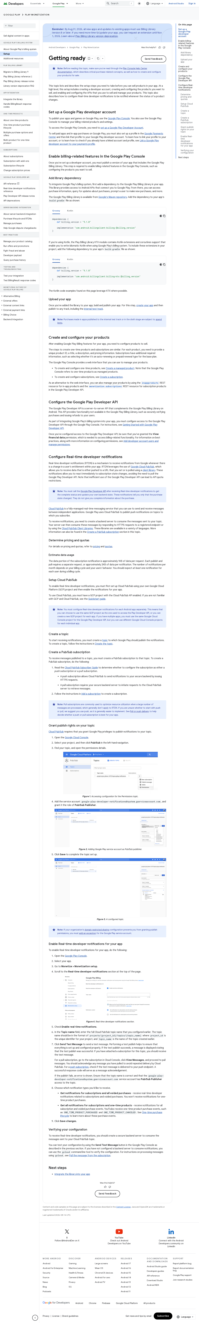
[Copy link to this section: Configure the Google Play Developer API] (121, 402)
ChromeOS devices (104, 1272)
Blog (45, 1286)
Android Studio (176, 3)
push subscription (79, 1067)
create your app (144, 305)
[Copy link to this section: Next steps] (69, 1168)
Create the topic (104, 643)
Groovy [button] (56, 210)
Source (46, 1277)
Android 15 (126, 1272)
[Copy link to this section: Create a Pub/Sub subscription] (93, 652)
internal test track (93, 308)
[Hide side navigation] (35, 1318)
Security (46, 1272)
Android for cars (102, 1277)
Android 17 (126, 1263)
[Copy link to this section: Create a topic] (71, 634)
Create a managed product (120, 368)
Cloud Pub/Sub (56, 508)
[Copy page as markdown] (98, 58)
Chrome (92, 1303)
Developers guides (155, 1271)
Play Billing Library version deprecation (96, 36)
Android (46, 1263)
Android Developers (57, 47)
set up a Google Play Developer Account (122, 127)
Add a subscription (91, 693)
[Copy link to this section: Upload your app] (74, 299)
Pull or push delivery (139, 711)
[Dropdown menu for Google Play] (68, 3)
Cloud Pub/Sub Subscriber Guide (81, 667)
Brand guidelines (70, 1316)
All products (149, 1303)
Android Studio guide (157, 1266)
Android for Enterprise (53, 1268)
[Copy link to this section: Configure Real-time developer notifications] (125, 457)
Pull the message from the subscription (89, 1155)
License (55, 1316)
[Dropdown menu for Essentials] (45, 3)
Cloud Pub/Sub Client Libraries (77, 528)
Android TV (100, 1282)
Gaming (72, 1263)
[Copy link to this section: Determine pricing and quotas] (92, 540)
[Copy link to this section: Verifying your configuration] (90, 1130)
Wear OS (99, 1268)
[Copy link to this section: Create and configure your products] (112, 338)
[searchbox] (19, 25)
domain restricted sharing (97, 929)
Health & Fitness (76, 1272)
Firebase (106, 1303)
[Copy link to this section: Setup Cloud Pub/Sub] (80, 580)
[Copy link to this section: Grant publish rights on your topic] (97, 726)
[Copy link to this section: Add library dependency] (84, 178)
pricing (96, 546)
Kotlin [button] (70, 210)
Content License (123, 1207)
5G (70, 1286)
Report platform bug (182, 1263)
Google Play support (182, 1275)
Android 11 (126, 1291)
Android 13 (126, 1282)
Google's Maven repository (112, 197)
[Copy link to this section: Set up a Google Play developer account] (119, 112)
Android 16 (126, 1268)
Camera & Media (76, 1277)
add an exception (87, 933)
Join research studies (182, 1279)
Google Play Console (119, 118)
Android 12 (126, 1286)
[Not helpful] (164, 47)
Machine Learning (77, 1268)
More (78, 3)
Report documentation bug (183, 1269)
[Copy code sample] (164, 216)
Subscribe (163, 1316)
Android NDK (153, 1285)
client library (149, 470)
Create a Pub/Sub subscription (103, 532)
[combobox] (119, 3)
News (45, 1282)
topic (105, 640)
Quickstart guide (96, 599)
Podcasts (47, 1291)
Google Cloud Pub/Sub (142, 466)
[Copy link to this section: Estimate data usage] (77, 555)
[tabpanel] (107, 225)
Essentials (35, 3)
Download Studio (155, 1280)
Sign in (192, 3)
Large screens (101, 1263)
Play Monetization (37, 14)
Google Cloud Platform (127, 1303)
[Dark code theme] (161, 216)
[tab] (56, 210)
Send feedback (154, 59)
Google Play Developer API (93, 491)
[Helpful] (159, 47)
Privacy (72, 1282)
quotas (108, 546)
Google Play (58, 3)
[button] (19, 296)
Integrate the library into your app (72, 1174)
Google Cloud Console (76, 737)
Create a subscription (111, 377)
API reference (153, 1275)
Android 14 (126, 1277)
